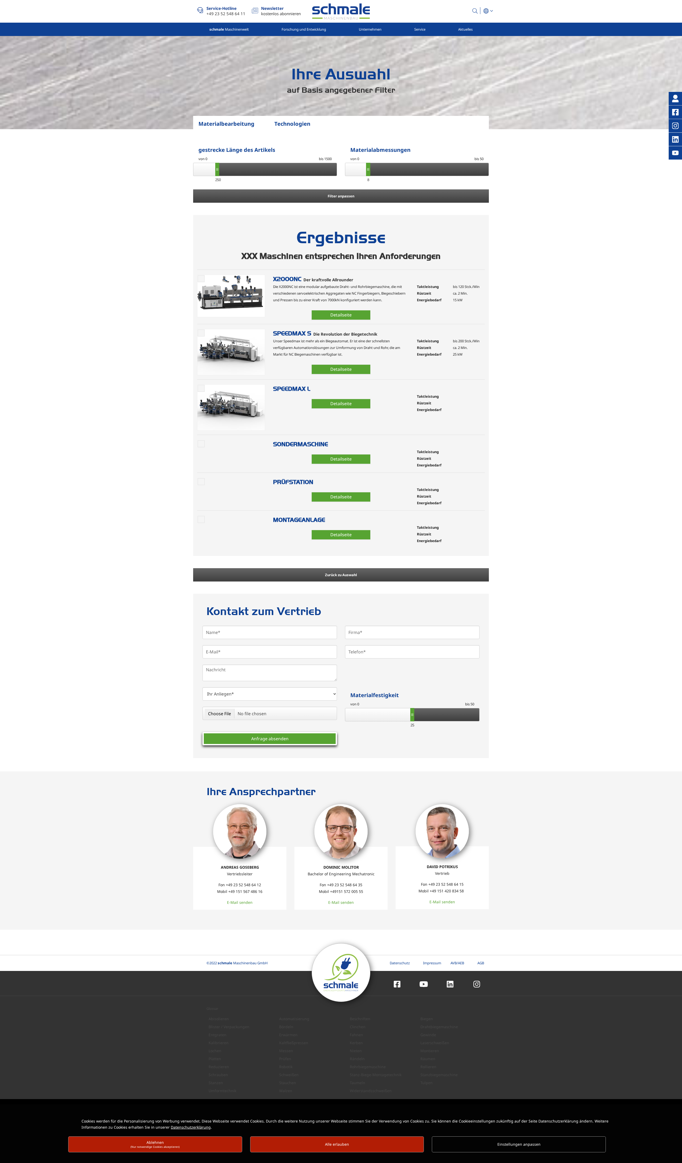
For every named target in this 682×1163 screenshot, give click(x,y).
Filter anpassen (341, 196)
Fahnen (356, 1034)
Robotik (286, 1066)
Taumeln (357, 1082)
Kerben (356, 1042)
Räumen (427, 1058)
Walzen (285, 1090)
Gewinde (428, 1034)
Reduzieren (219, 1066)
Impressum (432, 963)
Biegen (426, 1018)
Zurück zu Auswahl (341, 574)
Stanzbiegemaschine (439, 1074)
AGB (480, 963)
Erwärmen (288, 1034)
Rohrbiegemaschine (368, 1066)
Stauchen (287, 1082)
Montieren (429, 1050)
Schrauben (218, 1074)
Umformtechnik (222, 1090)
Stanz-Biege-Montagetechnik (375, 1074)
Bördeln (286, 1026)
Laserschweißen (434, 1042)
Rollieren (428, 1066)
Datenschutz (400, 963)
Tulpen (426, 1082)
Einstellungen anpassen (519, 1144)
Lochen (215, 1050)
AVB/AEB (457, 963)
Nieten (356, 1050)
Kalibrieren (219, 1042)
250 (217, 180)
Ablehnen (155, 1144)
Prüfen (285, 1058)
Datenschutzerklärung (191, 1127)
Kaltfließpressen (293, 1042)
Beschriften (360, 1018)
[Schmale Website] (341, 11)
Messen (286, 1050)
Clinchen (358, 1026)
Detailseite (341, 315)
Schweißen (289, 1074)
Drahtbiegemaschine (439, 1026)
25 (412, 725)
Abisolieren (219, 1018)
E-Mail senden (240, 902)
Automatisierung (294, 1018)
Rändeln (357, 1058)
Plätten (215, 1058)
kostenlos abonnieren (281, 11)
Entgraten (217, 1034)
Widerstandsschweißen (371, 1090)
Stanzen (216, 1082)
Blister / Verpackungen (229, 1026)
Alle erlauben (337, 1144)
